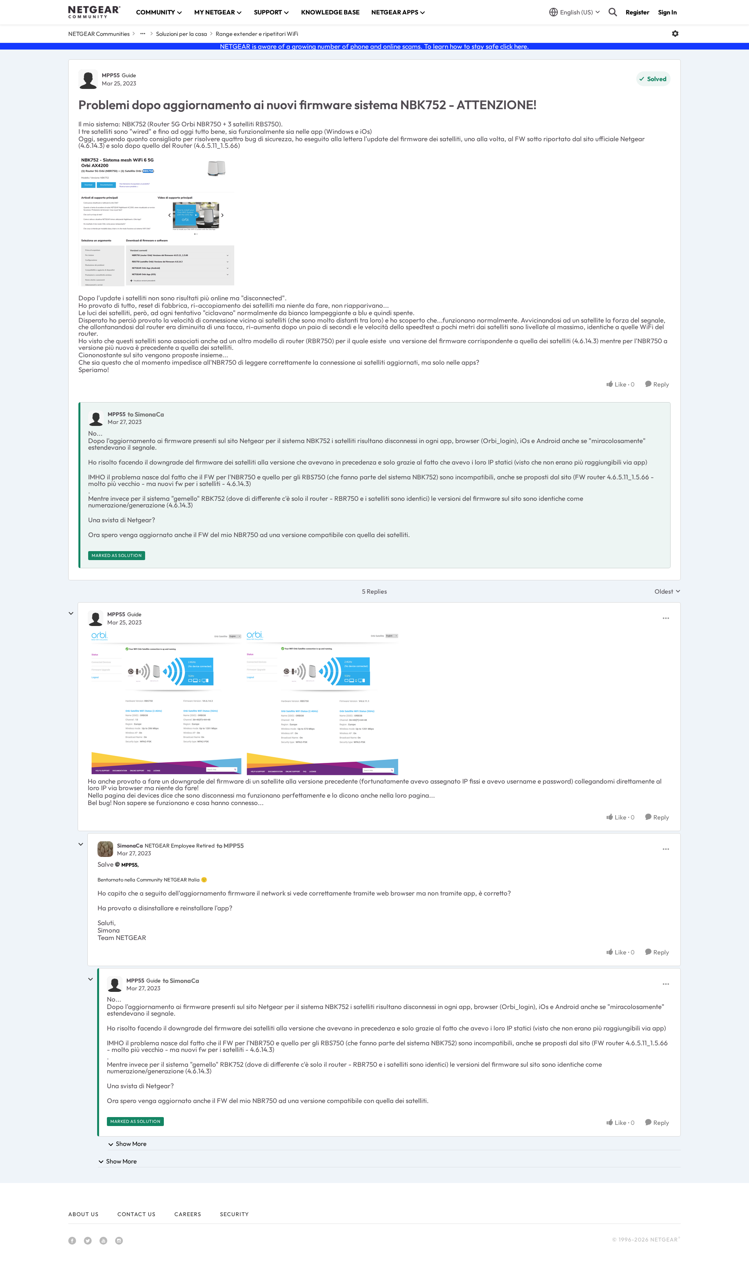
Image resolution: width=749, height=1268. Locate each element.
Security (234, 1214)
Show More (131, 1143)
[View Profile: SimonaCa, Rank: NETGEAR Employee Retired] (105, 849)
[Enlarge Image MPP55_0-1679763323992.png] (166, 703)
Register (638, 12)
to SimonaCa (146, 414)
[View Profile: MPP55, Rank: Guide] (88, 79)
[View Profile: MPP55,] (96, 418)
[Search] (613, 12)
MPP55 (111, 75)
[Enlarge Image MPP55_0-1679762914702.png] (156, 221)
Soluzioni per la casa (181, 33)
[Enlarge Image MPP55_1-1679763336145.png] (322, 703)
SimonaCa (130, 845)
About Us (83, 1214)
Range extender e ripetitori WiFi (257, 33)
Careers (187, 1214)
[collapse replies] (71, 613)
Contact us (136, 1214)
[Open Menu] (675, 33)
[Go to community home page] (94, 12)
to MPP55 (230, 845)
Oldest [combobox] (668, 591)
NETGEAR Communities (99, 33)
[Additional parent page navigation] (142, 33)
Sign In (667, 12)
